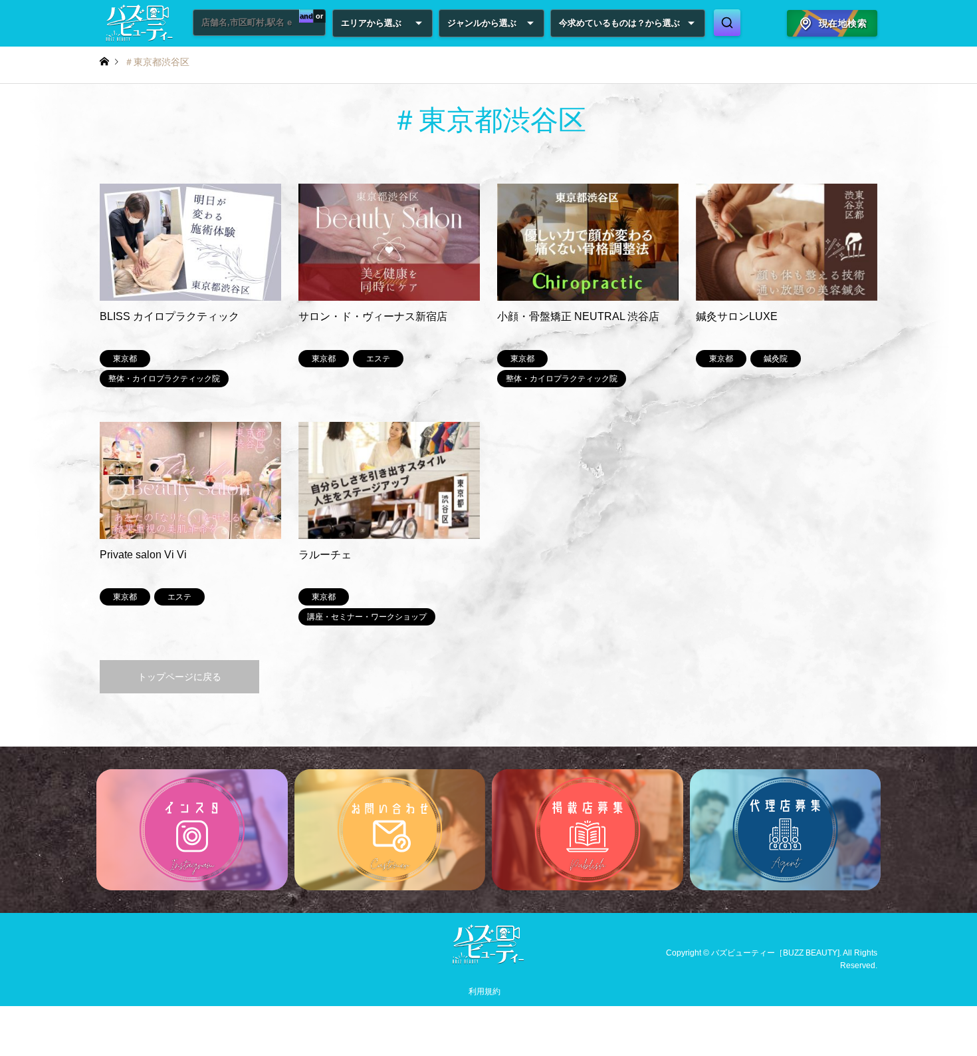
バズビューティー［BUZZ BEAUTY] (775, 953)
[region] (488, 830)
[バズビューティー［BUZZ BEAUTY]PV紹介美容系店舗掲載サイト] (139, 23)
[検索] (727, 22)
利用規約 (484, 991)
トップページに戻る (179, 676)
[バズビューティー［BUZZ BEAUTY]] (488, 961)
